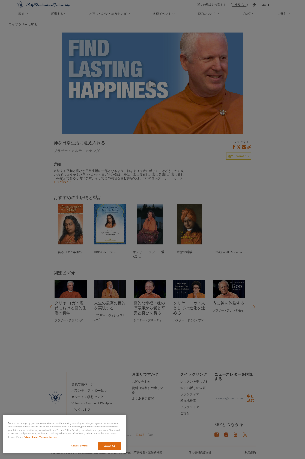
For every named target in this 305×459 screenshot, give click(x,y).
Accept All (109, 446)
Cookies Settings (79, 446)
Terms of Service (48, 437)
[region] (64, 434)
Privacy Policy (31, 437)
